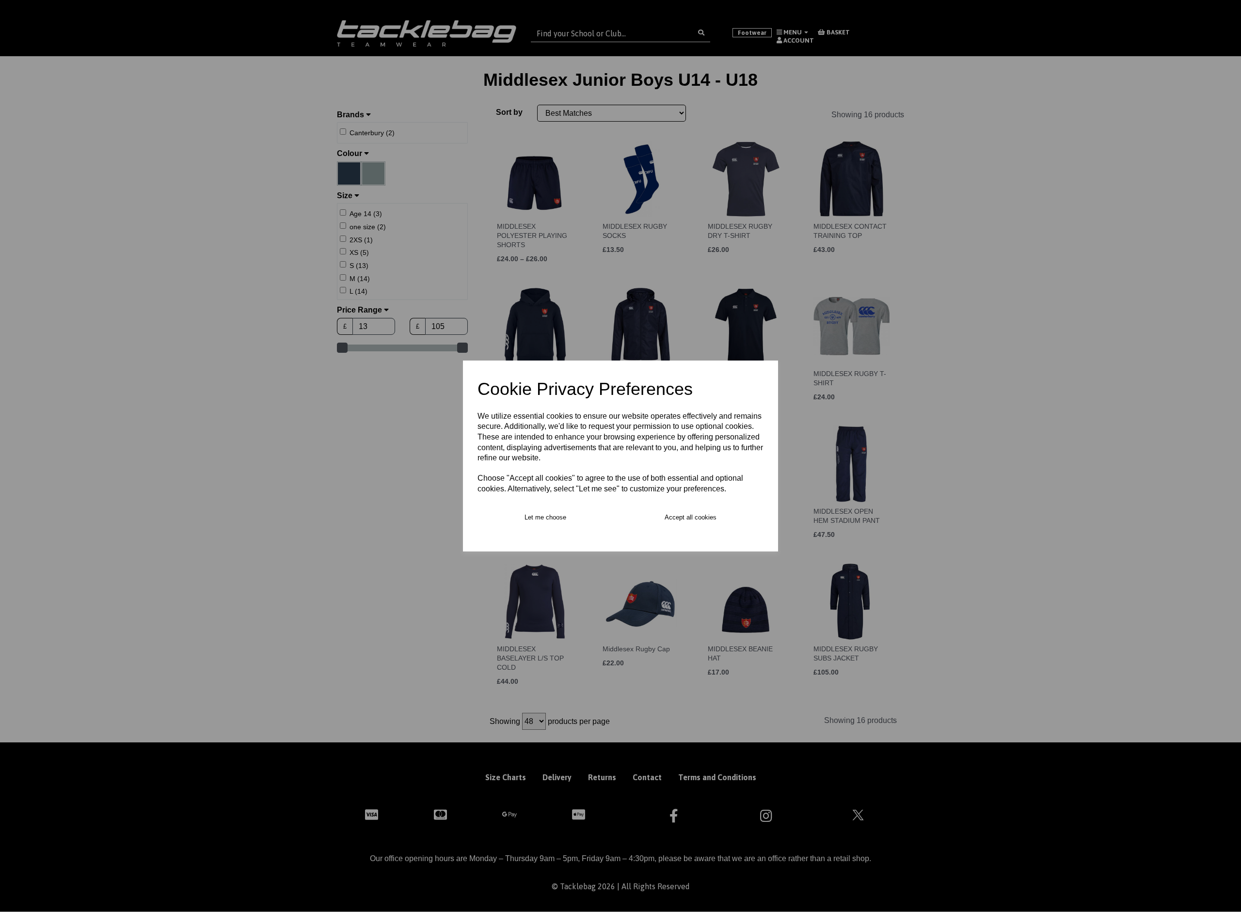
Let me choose (545, 517)
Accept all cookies (690, 517)
